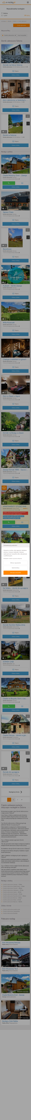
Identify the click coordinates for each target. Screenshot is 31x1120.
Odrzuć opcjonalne (15, 563)
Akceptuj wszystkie (15, 572)
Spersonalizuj (15, 568)
